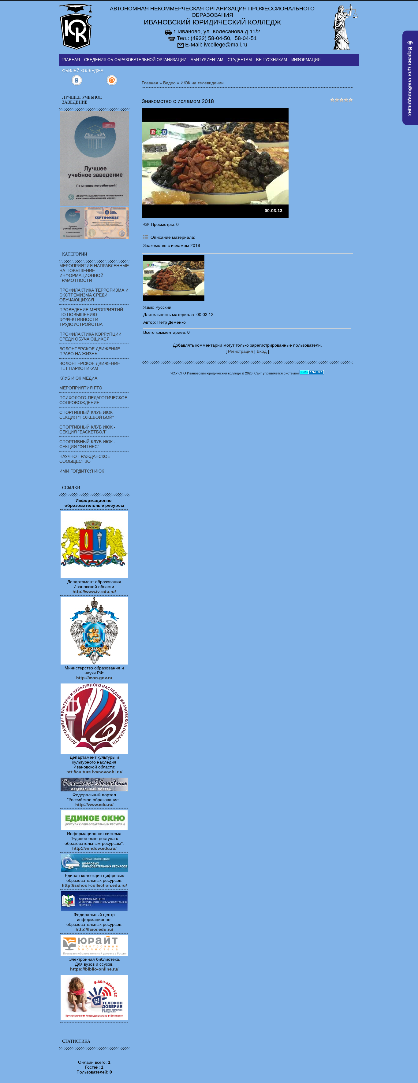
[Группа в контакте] (76, 84)
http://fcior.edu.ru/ (94, 929)
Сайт (258, 373)
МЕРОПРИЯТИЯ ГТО (80, 387)
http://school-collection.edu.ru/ (94, 885)
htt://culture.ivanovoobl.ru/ (94, 771)
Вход (262, 351)
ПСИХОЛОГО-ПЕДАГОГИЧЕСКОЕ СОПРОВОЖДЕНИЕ (93, 400)
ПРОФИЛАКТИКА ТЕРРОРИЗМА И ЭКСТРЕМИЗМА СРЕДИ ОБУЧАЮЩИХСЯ (94, 295)
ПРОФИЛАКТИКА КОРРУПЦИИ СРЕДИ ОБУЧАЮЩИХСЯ (90, 336)
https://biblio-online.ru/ (94, 969)
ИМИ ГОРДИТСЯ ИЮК (81, 471)
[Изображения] (173, 278)
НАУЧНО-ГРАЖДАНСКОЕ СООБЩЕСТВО (84, 459)
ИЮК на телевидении (202, 82)
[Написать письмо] (112, 84)
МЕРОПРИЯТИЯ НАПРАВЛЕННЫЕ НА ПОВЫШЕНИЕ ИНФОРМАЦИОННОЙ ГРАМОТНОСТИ (94, 273)
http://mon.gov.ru (94, 677)
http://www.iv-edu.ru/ (94, 591)
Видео (169, 82)
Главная (150, 82)
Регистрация (240, 351)
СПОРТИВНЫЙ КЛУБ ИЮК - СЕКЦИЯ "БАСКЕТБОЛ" (87, 429)
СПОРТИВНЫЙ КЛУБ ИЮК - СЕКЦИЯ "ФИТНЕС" (87, 444)
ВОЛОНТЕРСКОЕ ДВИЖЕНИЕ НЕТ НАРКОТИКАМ (89, 366)
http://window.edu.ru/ (94, 848)
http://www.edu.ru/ (94, 804)
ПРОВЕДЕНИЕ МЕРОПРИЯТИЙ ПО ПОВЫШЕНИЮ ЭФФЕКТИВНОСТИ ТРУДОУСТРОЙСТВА (91, 317)
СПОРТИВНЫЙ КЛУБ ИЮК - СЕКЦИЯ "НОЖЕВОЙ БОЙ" (87, 415)
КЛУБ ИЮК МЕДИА (78, 378)
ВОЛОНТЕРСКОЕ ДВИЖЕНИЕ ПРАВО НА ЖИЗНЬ (89, 351)
